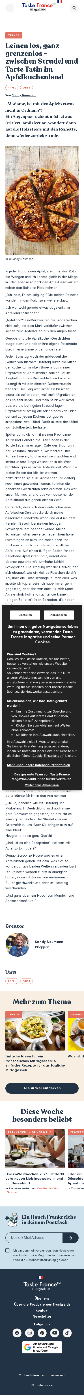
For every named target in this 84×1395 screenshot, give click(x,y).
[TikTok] (67, 1333)
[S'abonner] (70, 1237)
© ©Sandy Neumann (19, 259)
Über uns (42, 1298)
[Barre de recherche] (74, 8)
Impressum (58, 1375)
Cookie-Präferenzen (32, 1375)
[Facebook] (17, 1333)
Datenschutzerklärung (41, 1260)
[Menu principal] (9, 8)
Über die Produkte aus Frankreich (42, 1304)
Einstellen (25, 614)
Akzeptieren (58, 614)
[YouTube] (54, 1333)
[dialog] (42, 697)
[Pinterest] (42, 1333)
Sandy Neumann (24, 95)
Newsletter (42, 1316)
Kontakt (42, 1310)
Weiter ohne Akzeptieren (42, 785)
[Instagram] (29, 1333)
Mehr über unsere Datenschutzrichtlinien (38, 765)
